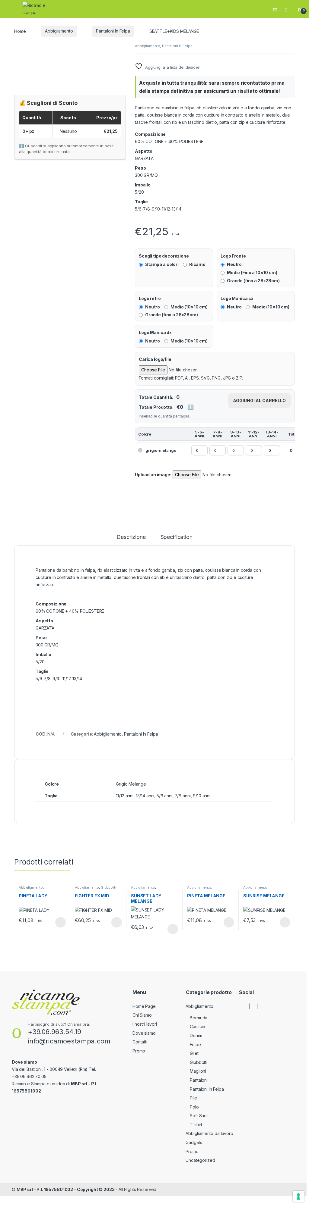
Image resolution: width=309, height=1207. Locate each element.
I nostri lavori (144, 1024)
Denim (196, 1035)
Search (275, 9)
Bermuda (198, 1017)
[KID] (135, 221)
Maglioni (198, 1071)
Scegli (60, 922)
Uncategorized (200, 1160)
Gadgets (194, 1142)
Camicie (197, 1026)
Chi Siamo (142, 1015)
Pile (193, 1097)
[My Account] (288, 9)
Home (20, 30)
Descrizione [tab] (130, 537)
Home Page (144, 1006)
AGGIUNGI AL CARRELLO (259, 400)
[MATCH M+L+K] (136, 221)
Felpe (195, 1044)
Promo (138, 1050)
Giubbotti (108, 887)
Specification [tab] (177, 537)
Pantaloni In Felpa (113, 30)
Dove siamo (144, 1033)
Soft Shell (199, 1115)
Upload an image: (153, 474)
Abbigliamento (59, 30)
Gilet (194, 1053)
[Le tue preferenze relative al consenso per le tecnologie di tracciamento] (298, 1196)
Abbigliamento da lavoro (209, 1133)
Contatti (139, 1041)
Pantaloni (199, 1080)
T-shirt (196, 1124)
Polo (194, 1106)
